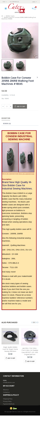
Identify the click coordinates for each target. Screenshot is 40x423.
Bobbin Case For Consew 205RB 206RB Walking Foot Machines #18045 (18, 81)
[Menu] (6, 8)
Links (33, 2)
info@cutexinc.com (9, 382)
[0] (35, 9)
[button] (32, 322)
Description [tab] (6, 118)
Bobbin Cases (10, 16)
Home (2, 16)
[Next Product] (37, 77)
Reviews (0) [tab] (7, 123)
